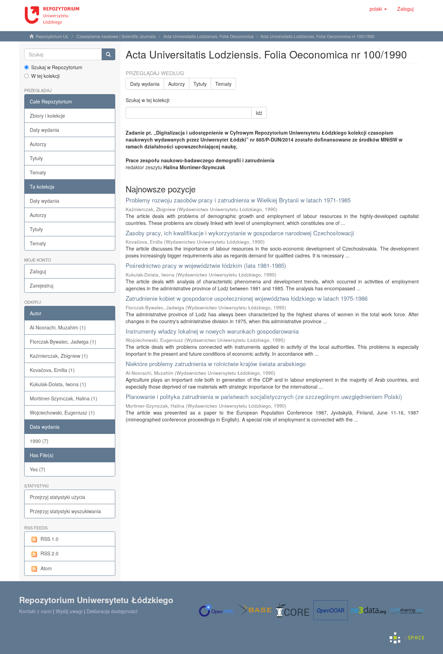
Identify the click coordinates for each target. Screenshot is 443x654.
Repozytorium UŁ (52, 36)
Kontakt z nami (35, 611)
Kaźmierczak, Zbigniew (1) (59, 355)
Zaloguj (38, 271)
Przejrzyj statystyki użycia (57, 496)
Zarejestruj (41, 285)
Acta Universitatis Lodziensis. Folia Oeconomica (208, 36)
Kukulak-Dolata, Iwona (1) (58, 384)
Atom (46, 568)
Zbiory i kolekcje (47, 115)
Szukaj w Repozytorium (56, 67)
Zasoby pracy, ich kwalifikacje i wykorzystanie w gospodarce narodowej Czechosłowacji (240, 232)
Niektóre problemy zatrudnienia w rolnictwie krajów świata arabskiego (216, 363)
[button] (378, 8)
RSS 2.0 (49, 553)
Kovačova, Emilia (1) (52, 369)
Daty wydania (44, 129)
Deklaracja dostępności (112, 611)
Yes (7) (37, 469)
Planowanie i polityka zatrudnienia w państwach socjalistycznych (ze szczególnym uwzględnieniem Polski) (264, 396)
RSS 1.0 (49, 538)
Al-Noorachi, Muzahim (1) (58, 327)
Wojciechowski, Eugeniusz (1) (62, 412)
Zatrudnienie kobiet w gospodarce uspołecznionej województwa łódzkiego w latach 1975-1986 (247, 298)
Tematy (38, 172)
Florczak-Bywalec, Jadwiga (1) (63, 341)
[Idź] (108, 54)
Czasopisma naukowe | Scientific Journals (116, 36)
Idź (259, 112)
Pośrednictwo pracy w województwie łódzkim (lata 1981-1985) (206, 265)
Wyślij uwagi (69, 611)
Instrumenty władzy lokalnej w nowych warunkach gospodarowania (212, 331)
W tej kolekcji (45, 75)
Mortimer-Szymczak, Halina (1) (63, 398)
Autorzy (38, 143)
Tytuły (36, 158)
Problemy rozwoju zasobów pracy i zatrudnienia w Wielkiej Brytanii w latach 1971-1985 (238, 200)
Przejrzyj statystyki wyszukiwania (65, 511)
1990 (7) (39, 440)
